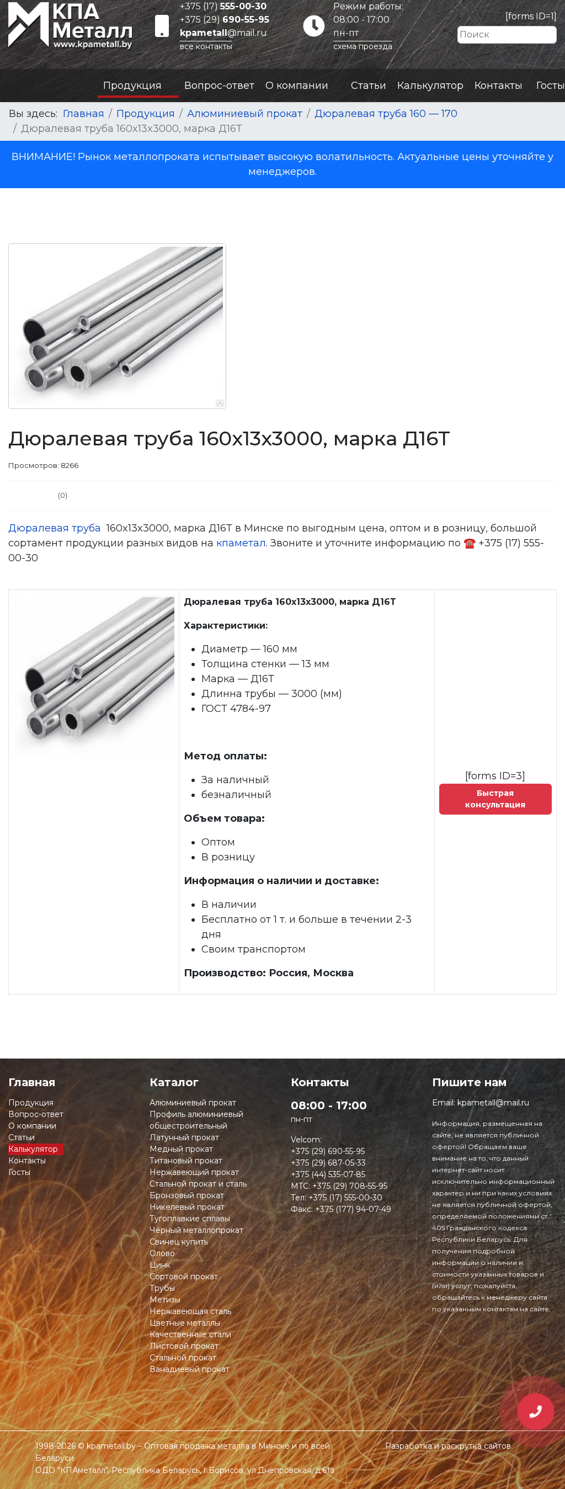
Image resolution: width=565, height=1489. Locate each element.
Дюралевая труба (56, 528)
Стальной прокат (183, 1358)
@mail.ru (223, 33)
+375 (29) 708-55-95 (349, 1186)
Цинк (160, 1265)
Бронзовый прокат (187, 1195)
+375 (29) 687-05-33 (328, 1163)
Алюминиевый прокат (193, 1103)
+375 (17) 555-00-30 (345, 1198)
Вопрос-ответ (219, 85)
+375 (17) (223, 6)
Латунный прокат (184, 1137)
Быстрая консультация (495, 799)
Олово (162, 1253)
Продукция (132, 85)
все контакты (206, 46)
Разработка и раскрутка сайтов (448, 1446)
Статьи (368, 85)
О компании (296, 85)
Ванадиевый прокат (190, 1369)
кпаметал (241, 543)
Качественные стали (190, 1334)
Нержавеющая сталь (190, 1311)
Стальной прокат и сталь (198, 1184)
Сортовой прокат (184, 1276)
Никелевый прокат (187, 1207)
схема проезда (362, 46)
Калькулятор (430, 85)
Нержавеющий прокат (194, 1172)
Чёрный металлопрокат (196, 1230)
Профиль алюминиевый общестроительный (196, 1120)
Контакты (499, 85)
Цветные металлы (185, 1323)
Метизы (165, 1300)
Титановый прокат (186, 1161)
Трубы (162, 1288)
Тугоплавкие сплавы (190, 1219)
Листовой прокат (184, 1346)
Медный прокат (181, 1149)
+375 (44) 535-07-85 (328, 1174)
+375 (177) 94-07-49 (353, 1209)
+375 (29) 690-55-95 (328, 1151)
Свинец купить (179, 1242)
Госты (550, 85)
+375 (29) (224, 19)
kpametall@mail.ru (493, 1103)
